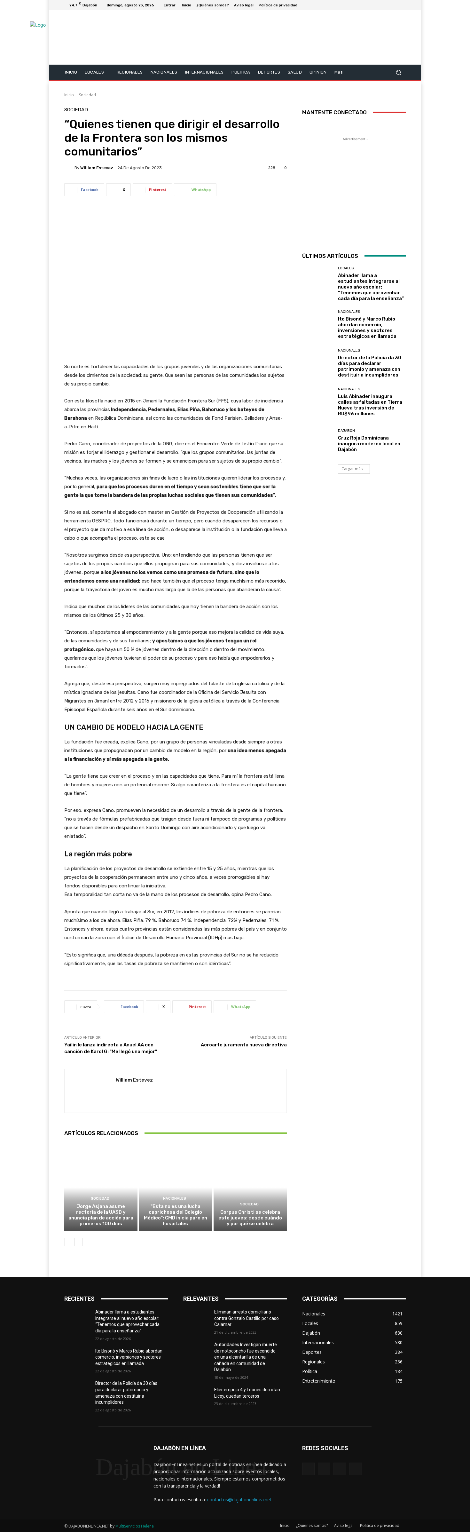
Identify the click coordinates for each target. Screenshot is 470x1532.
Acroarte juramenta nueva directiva (244, 1045)
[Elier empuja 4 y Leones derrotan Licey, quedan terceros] (198, 1398)
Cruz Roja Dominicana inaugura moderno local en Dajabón (369, 443)
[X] (386, 5)
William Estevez (96, 168)
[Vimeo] (394, 5)
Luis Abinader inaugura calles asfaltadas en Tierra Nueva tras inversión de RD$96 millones (370, 405)
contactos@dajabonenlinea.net (239, 1499)
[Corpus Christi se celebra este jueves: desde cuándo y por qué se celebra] (250, 1187)
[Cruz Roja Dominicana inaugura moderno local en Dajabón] (317, 440)
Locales (346, 268)
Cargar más (352, 469)
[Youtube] (402, 5)
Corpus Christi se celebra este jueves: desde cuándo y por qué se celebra (250, 1217)
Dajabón (346, 431)
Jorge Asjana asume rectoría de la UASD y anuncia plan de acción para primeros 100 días (100, 1214)
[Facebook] (371, 5)
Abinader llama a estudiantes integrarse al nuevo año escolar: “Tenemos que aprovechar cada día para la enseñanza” (371, 287)
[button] (398, 72)
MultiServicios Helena (134, 1526)
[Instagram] (379, 5)
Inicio (69, 95)
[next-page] (78, 1242)
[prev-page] (68, 1242)
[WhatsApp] (355, 1469)
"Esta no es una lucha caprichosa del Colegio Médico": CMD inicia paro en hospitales (175, 1214)
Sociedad (87, 95)
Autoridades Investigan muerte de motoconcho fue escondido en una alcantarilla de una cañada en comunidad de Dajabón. (245, 1357)
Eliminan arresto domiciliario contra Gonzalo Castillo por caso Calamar (246, 1318)
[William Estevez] (69, 167)
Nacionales (174, 1198)
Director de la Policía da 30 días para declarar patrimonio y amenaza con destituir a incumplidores (369, 366)
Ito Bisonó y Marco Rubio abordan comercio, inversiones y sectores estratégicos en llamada (367, 327)
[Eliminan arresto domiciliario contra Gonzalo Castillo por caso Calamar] (198, 1320)
